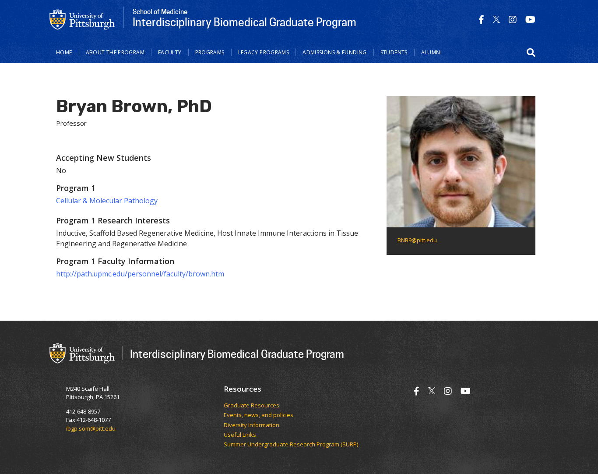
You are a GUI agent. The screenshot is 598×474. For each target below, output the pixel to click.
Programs (210, 52)
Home (64, 52)
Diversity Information (251, 425)
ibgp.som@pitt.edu (91, 428)
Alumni (431, 52)
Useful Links (240, 435)
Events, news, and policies (258, 415)
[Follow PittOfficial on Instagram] (513, 19)
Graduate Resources (251, 405)
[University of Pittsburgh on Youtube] (530, 19)
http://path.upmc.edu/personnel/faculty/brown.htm (140, 274)
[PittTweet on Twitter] (496, 19)
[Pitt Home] (82, 19)
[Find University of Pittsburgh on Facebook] (481, 19)
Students (394, 52)
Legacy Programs (263, 52)
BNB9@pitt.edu (417, 240)
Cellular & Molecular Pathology (107, 200)
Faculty (170, 52)
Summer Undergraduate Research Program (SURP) (291, 444)
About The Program (115, 52)
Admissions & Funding (335, 52)
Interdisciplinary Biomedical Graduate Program (237, 354)
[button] (531, 52)
